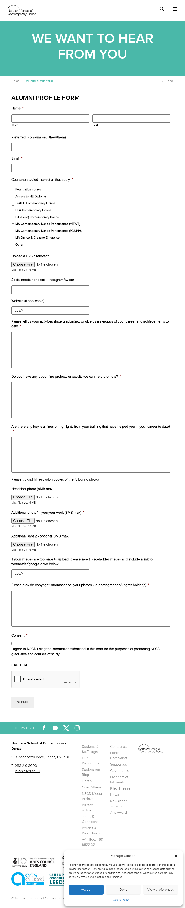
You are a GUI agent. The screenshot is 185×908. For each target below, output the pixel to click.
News (114, 795)
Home (15, 81)
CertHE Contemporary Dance (35, 203)
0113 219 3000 (26, 766)
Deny (123, 890)
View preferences (160, 890)
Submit (22, 702)
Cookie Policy (121, 899)
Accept (86, 890)
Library (87, 781)
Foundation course (28, 189)
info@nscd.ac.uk (27, 771)
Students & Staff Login (90, 749)
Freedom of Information (119, 779)
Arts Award (118, 813)
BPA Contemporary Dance (33, 210)
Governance (119, 771)
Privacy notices (87, 808)
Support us (118, 764)
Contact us (118, 747)
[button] (176, 856)
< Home (167, 81)
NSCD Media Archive (92, 796)
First (15, 125)
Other (19, 244)
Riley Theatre (120, 788)
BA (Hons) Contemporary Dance (37, 217)
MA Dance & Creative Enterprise (37, 237)
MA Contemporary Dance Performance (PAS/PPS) (48, 231)
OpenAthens (92, 787)
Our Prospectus (90, 761)
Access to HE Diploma (30, 196)
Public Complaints (118, 755)
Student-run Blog (91, 772)
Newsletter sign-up (118, 804)
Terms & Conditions (90, 819)
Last (96, 125)
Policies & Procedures (91, 831)
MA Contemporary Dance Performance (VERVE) (47, 224)
